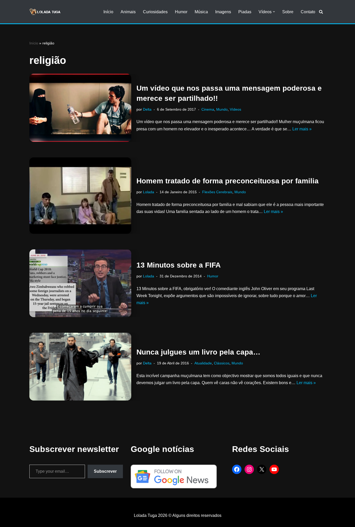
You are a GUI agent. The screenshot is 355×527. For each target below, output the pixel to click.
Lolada (148, 192)
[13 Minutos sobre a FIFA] (80, 283)
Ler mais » (302, 129)
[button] (274, 12)
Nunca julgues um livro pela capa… (198, 352)
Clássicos (221, 363)
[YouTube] (274, 469)
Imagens (223, 12)
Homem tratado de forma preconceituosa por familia (227, 181)
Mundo (222, 109)
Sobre (287, 12)
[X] (261, 469)
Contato (308, 12)
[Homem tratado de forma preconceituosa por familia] (80, 195)
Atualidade (203, 363)
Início (108, 12)
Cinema (207, 109)
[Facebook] (236, 469)
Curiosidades (155, 12)
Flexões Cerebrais (217, 192)
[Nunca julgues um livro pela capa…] (80, 367)
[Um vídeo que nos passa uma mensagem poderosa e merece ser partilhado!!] (80, 108)
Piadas (244, 12)
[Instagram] (249, 469)
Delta (147, 109)
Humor (181, 12)
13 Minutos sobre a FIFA (178, 265)
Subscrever (105, 471)
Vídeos (235, 109)
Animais (128, 12)
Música (201, 12)
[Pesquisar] (321, 12)
